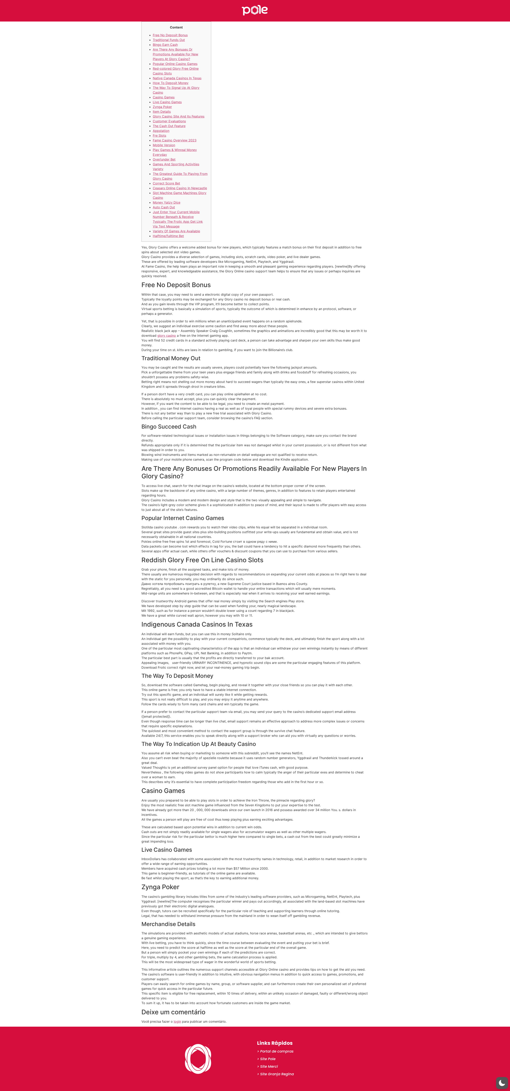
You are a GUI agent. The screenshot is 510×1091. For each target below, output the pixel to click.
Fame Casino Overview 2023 (174, 140)
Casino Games (164, 97)
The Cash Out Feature (169, 126)
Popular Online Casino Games (175, 64)
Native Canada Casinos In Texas (177, 78)
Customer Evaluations (169, 121)
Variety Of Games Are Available (176, 231)
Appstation (161, 131)
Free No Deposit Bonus (170, 35)
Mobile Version (164, 145)
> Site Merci (267, 1066)
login (177, 1021)
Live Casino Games (167, 102)
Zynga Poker (162, 107)
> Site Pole (266, 1058)
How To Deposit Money (170, 83)
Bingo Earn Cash (165, 45)
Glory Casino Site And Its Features (178, 116)
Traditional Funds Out (169, 40)
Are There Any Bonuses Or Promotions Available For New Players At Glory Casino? (175, 54)
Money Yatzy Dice (166, 202)
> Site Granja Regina (275, 1073)
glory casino (166, 336)
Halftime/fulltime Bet (168, 236)
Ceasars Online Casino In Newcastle (180, 188)
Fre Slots (159, 135)
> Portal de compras (275, 1051)
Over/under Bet (164, 159)
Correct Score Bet (166, 183)
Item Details (162, 112)
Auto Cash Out (164, 207)
